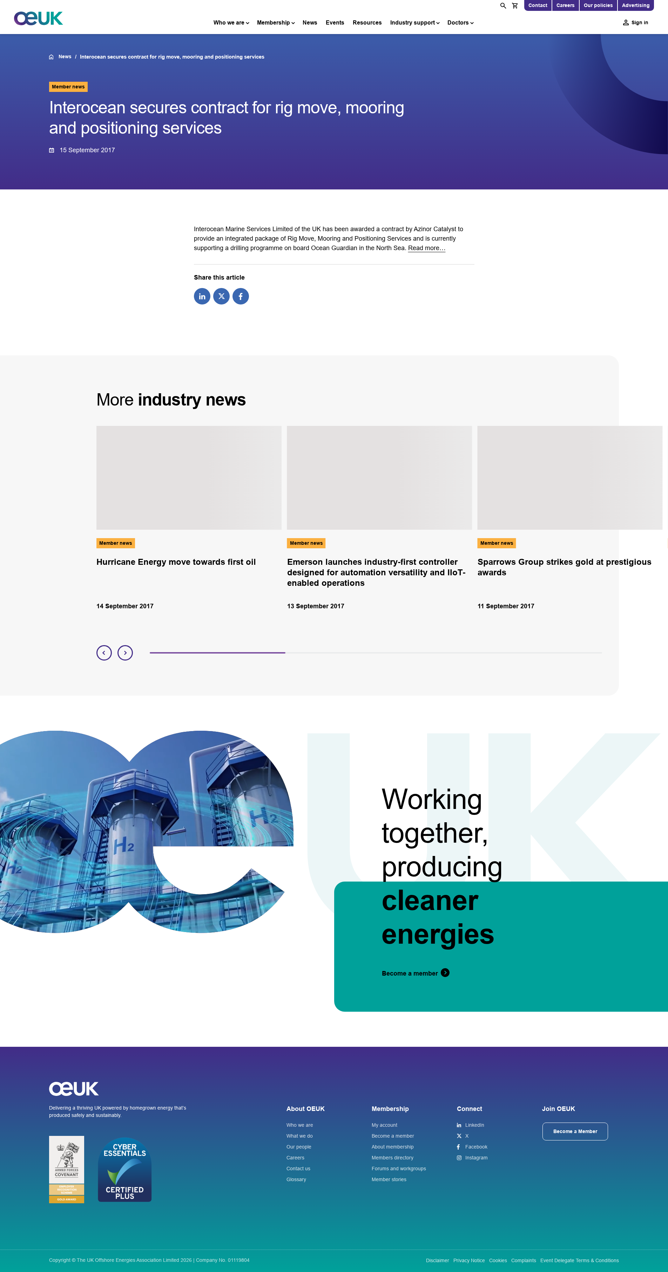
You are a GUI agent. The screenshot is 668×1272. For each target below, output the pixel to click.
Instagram (476, 1157)
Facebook (476, 1147)
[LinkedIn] (202, 295)
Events (335, 23)
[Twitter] (221, 295)
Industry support (412, 23)
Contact (537, 5)
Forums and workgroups (399, 1168)
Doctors (458, 23)
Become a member (393, 1136)
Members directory (392, 1157)
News (310, 23)
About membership (393, 1147)
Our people (298, 1147)
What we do (299, 1136)
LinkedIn (474, 1125)
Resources (367, 23)
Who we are (229, 23)
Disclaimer (437, 1260)
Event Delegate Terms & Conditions (579, 1260)
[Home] (54, 57)
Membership (273, 23)
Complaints (523, 1260)
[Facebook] (240, 295)
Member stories (389, 1179)
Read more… (427, 248)
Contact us (298, 1168)
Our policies (598, 5)
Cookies (498, 1260)
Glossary (296, 1179)
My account (384, 1125)
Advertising (636, 5)
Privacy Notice (469, 1260)
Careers (565, 5)
